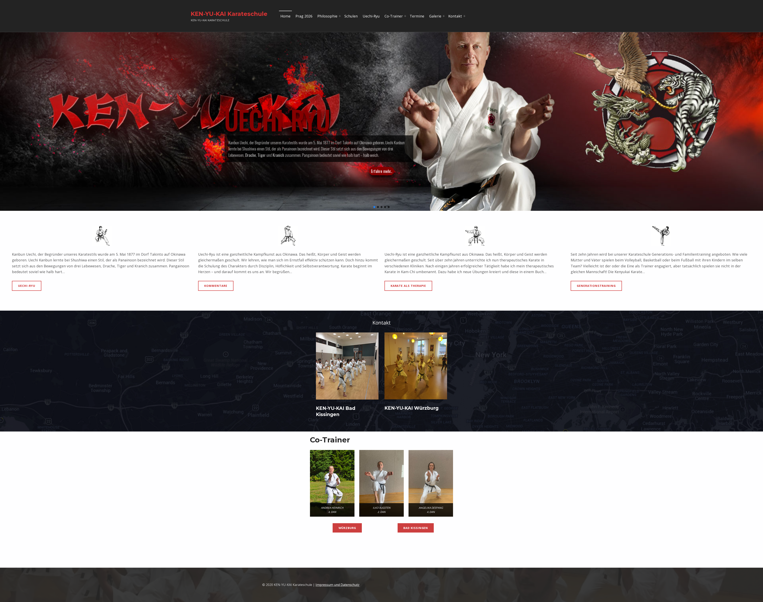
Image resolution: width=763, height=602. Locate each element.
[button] (374, 207)
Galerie (435, 16)
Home (285, 16)
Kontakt (455, 16)
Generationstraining (596, 286)
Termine (417, 16)
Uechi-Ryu (371, 16)
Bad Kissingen (415, 528)
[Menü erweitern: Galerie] (444, 16)
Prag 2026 (303, 16)
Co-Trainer (393, 16)
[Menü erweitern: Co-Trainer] (405, 16)
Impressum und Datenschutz (337, 585)
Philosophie (327, 16)
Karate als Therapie (408, 286)
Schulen (351, 16)
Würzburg (347, 528)
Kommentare (215, 286)
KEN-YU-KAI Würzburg (411, 408)
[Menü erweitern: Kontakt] (464, 16)
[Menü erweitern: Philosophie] (340, 16)
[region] (381, 121)
